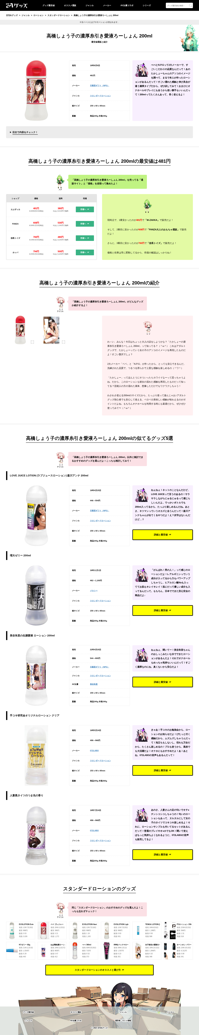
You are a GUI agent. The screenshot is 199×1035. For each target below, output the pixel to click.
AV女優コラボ (126, 5)
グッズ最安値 (49, 5)
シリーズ (147, 5)
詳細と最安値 (161, 534)
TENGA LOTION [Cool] (154, 924)
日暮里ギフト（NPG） (99, 85)
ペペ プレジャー (57, 924)
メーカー (107, 5)
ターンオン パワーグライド (187, 945)
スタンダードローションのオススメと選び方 (98, 969)
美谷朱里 (94, 684)
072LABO (94, 750)
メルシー (94, 590)
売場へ (83, 209)
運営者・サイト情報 (123, 1021)
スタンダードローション (100, 96)
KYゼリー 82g (24, 945)
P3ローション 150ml (185, 924)
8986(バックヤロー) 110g (124, 945)
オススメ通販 (70, 5)
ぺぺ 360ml (86, 945)
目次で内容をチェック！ (25, 132)
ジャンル (90, 5)
